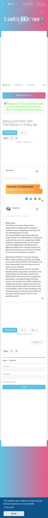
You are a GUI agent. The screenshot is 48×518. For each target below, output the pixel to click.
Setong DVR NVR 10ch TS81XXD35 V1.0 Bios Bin (19, 123)
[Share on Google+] (35, 198)
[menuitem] (10, 4)
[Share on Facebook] (27, 198)
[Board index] (24, 18)
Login (4, 360)
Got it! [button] (13, 514)
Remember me (10, 382)
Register (12, 360)
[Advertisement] (24, 57)
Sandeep (15, 208)
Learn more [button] (9, 507)
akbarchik (9, 170)
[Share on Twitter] (31, 198)
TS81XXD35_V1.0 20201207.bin (20, 187)
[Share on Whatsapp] (39, 198)
